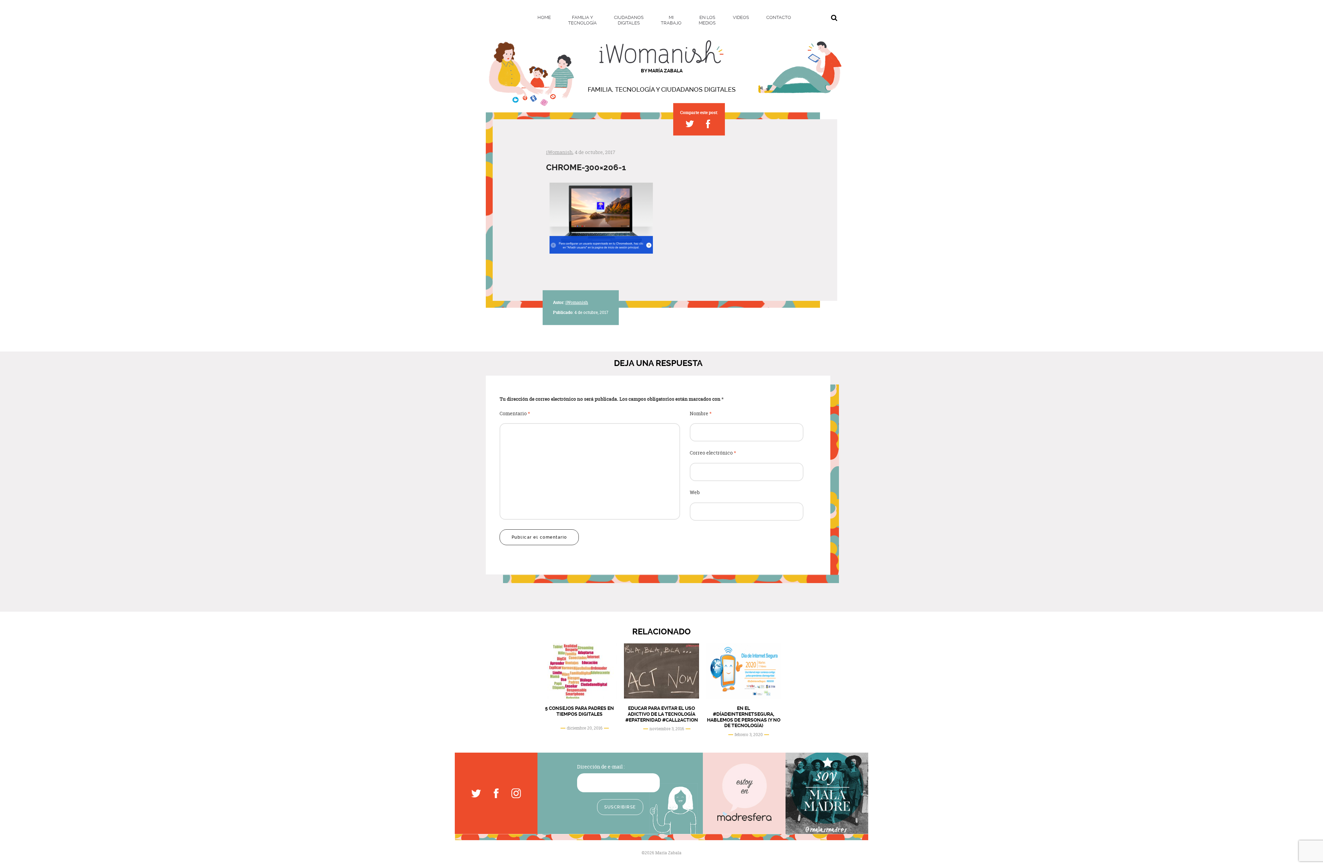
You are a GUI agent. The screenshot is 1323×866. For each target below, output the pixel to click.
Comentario (515, 414)
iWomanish (559, 152)
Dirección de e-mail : (601, 766)
